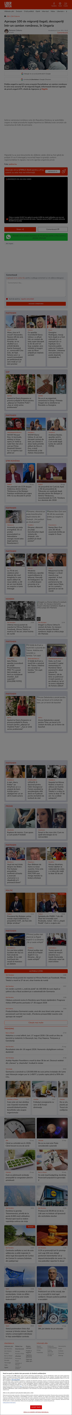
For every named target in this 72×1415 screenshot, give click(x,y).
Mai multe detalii (16, 1379)
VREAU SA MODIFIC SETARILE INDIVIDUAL (36, 1412)
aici (21, 1386)
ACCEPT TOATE (36, 1407)
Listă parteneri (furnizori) (9, 1402)
